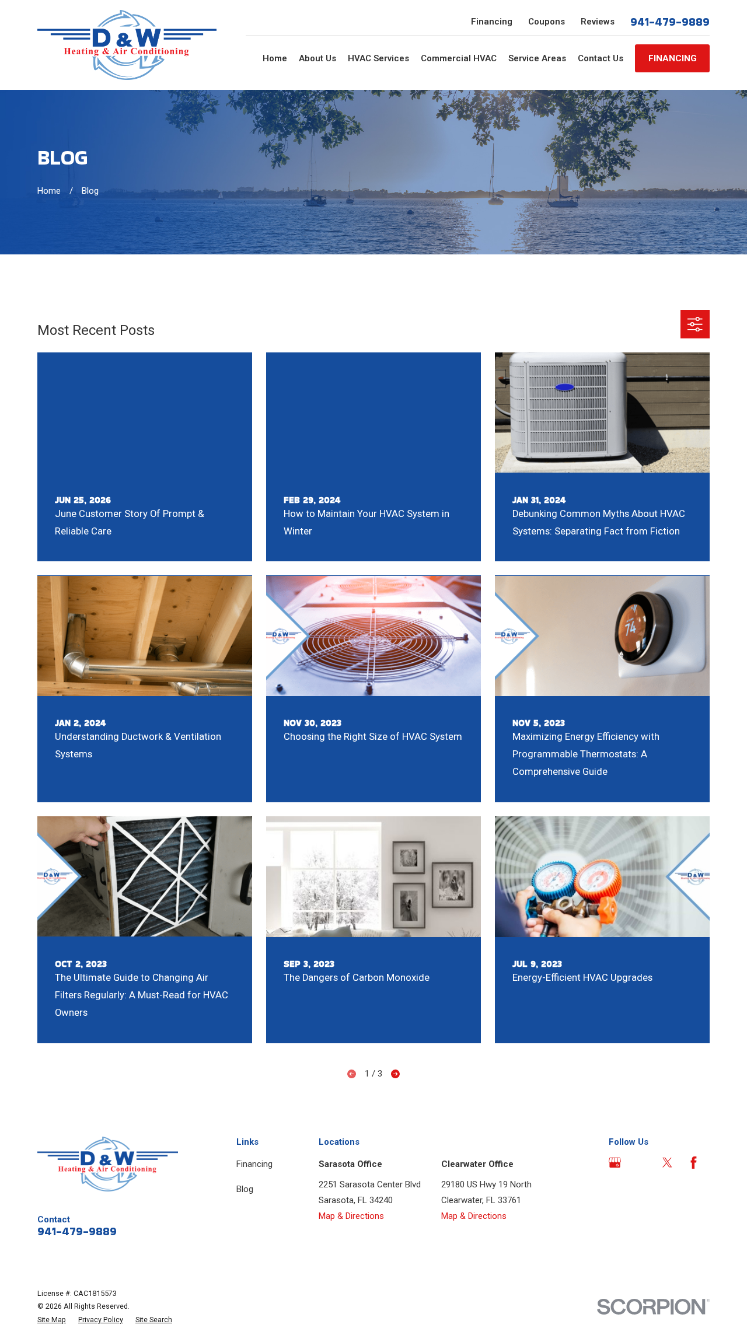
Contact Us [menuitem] (600, 58)
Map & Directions (351, 1216)
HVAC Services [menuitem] (378, 58)
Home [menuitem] (275, 58)
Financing (491, 21)
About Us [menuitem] (317, 58)
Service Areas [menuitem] (537, 58)
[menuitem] (51, 1320)
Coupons (546, 21)
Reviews (598, 21)
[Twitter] (667, 1162)
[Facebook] (693, 1162)
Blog (244, 1189)
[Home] (127, 45)
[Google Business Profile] (615, 1162)
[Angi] (641, 1162)
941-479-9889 (670, 21)
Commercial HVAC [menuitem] (459, 58)
